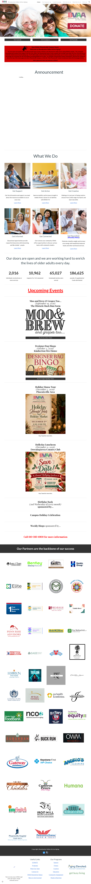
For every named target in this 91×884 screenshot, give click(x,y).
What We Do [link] (76, 2)
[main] (48, 72)
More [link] (83, 2)
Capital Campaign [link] (57, 2)
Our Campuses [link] (45, 2)
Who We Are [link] (66, 2)
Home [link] (38, 2)
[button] (89, 2)
